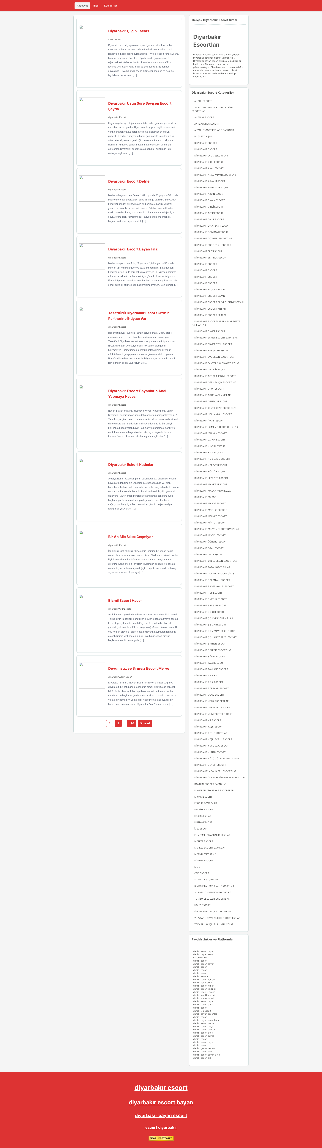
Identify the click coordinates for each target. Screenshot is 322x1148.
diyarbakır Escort (117, 117)
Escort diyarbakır (205, 803)
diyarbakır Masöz (205, 497)
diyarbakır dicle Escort (209, 219)
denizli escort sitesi (203, 1004)
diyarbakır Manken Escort (210, 484)
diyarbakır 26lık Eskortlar (211, 155)
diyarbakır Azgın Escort (120, 676)
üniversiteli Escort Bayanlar (212, 911)
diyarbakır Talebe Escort (210, 662)
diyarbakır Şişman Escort (210, 624)
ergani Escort (203, 796)
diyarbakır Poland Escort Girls (214, 573)
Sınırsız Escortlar (206, 879)
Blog (96, 5)
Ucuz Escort (202, 905)
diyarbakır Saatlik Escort (210, 599)
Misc (197, 866)
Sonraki (145, 723)
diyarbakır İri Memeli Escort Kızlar (216, 427)
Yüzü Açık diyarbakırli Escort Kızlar (217, 918)
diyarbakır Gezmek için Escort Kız (215, 382)
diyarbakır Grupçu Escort (210, 401)
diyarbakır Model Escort (210, 535)
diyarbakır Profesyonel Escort (214, 586)
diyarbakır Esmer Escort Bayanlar (216, 337)
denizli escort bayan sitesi (206, 1054)
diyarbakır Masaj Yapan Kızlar (213, 490)
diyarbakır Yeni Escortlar (210, 733)
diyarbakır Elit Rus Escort (211, 257)
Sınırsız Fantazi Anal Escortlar (214, 886)
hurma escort (203, 822)
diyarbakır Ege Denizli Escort (212, 245)
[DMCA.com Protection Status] (161, 1140)
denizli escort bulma (203, 1035)
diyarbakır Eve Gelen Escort (212, 350)
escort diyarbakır (161, 1127)
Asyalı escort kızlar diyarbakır (214, 130)
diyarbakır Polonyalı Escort (212, 580)
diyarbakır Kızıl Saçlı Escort (212, 458)
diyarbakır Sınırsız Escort (210, 643)
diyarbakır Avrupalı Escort (211, 187)
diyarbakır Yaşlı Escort (209, 726)
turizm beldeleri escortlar (212, 898)
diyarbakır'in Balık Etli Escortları (215, 771)
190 (131, 723)
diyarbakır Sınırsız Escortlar (212, 650)
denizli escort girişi (203, 1026)
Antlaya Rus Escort (207, 123)
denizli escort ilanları (204, 979)
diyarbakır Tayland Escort (211, 669)
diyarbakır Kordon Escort (210, 465)
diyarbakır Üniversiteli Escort (213, 714)
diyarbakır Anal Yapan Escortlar (215, 174)
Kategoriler (110, 5)
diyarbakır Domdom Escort (211, 232)
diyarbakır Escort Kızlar (210, 308)
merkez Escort (203, 841)
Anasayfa (82, 5)
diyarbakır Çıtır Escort (119, 608)
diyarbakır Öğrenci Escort (211, 541)
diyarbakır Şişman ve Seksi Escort (215, 637)
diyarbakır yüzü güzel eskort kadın (216, 758)
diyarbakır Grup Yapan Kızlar (212, 395)
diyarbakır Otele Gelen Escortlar (215, 560)
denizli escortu (201, 976)
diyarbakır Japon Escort (209, 439)
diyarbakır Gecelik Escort (210, 369)
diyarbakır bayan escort (161, 1115)
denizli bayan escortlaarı (206, 1020)
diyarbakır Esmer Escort (209, 331)
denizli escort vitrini (203, 1051)
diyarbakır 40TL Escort (208, 162)
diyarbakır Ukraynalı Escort (212, 707)
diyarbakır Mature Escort (210, 510)
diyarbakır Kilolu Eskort (209, 446)
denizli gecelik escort (204, 992)
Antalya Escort (204, 117)
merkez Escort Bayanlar (209, 847)
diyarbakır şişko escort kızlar (213, 618)
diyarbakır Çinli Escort (208, 206)
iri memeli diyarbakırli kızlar (212, 835)
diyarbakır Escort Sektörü (211, 315)
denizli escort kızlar (203, 985)
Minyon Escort (203, 860)
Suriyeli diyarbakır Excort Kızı (213, 892)
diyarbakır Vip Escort (207, 720)
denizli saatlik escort (204, 995)
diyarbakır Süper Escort (209, 656)
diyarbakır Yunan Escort (210, 752)
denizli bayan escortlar (205, 1013)
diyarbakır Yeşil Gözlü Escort (213, 739)
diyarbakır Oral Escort (209, 548)
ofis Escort (201, 873)
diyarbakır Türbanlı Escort (211, 688)
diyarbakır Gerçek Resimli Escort (215, 376)
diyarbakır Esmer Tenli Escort (213, 344)
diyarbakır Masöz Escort (210, 503)
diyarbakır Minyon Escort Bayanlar (216, 529)
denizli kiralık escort (203, 998)
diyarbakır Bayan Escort (209, 200)
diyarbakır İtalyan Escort (210, 433)
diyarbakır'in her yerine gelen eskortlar (219, 777)
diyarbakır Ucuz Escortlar (211, 701)
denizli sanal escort (203, 982)
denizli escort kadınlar (204, 988)
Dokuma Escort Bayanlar (210, 784)
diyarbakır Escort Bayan (209, 289)
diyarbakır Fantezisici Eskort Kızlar (216, 363)
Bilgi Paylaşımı (203, 136)
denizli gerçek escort (204, 1048)
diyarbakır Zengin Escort (210, 764)
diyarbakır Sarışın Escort (210, 605)
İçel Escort (201, 828)
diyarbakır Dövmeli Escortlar (213, 238)
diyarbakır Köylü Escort (209, 471)
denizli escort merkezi (204, 1023)
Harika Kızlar (202, 816)
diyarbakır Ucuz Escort (209, 694)
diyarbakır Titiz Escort (208, 682)
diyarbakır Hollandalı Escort (213, 414)
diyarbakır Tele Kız (205, 675)
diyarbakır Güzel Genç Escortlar (215, 408)
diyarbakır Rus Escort (208, 592)
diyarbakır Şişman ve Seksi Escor (214, 631)
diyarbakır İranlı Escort (209, 420)
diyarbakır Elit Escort (208, 251)
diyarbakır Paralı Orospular (212, 567)
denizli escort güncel (204, 1029)
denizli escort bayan (203, 951)
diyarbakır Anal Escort (209, 168)
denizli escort (200, 960)
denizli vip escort (202, 1010)
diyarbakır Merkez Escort (210, 516)
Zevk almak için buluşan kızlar (213, 924)
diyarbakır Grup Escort (209, 388)
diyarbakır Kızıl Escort (208, 452)
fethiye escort (203, 809)
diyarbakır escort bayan (161, 1102)
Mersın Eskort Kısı (205, 854)
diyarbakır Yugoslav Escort (212, 745)
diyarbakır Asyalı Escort (209, 181)
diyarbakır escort (161, 1087)
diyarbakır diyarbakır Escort (212, 225)
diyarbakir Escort (117, 326)
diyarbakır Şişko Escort (209, 612)
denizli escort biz (202, 1057)
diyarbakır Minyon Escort (210, 522)
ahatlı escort (114, 39)
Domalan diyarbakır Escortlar (214, 790)
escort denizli (200, 957)
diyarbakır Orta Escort (209, 554)
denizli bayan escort (203, 954)
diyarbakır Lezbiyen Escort (211, 478)
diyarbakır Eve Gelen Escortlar (214, 356)
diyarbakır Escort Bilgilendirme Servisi (219, 302)
